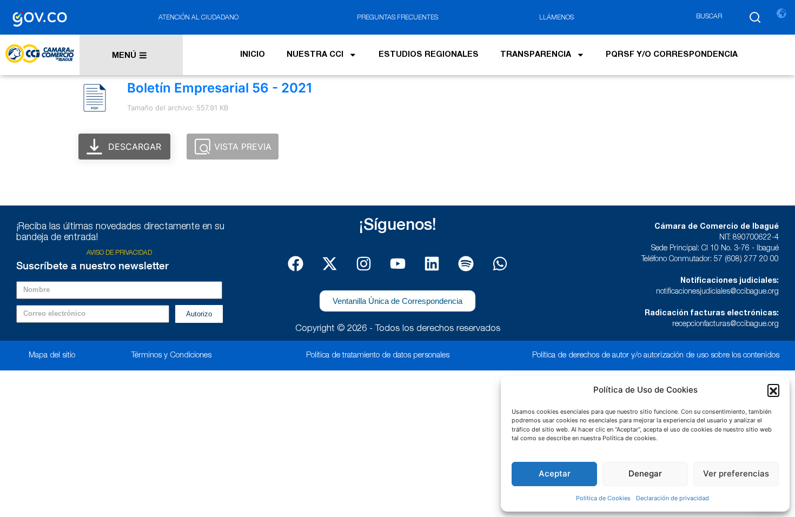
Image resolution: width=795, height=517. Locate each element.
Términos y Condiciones (171, 356)
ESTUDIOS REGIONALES (429, 55)
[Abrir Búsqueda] (754, 17)
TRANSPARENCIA (535, 55)
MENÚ (124, 56)
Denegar (645, 473)
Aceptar (555, 473)
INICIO (252, 55)
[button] (773, 390)
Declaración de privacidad (672, 498)
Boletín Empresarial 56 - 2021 (220, 88)
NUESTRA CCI (315, 55)
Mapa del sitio (52, 356)
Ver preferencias (736, 473)
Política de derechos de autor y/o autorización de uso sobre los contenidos (655, 356)
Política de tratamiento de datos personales (377, 356)
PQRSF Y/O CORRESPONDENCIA (672, 55)
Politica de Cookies (603, 498)
